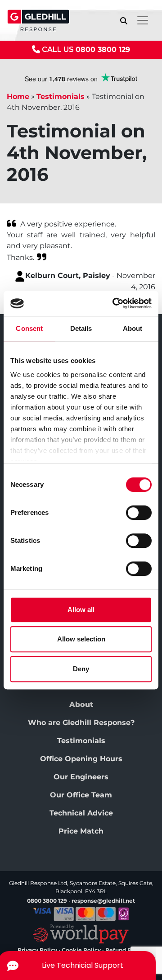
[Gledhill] (38, 20)
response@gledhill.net (103, 900)
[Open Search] (123, 20)
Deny (81, 669)
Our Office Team (81, 795)
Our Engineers (81, 777)
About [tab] (133, 328)
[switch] (139, 512)
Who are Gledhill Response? (81, 722)
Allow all (81, 609)
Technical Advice (81, 813)
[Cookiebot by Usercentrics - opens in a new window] (114, 303)
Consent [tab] (29, 328)
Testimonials (60, 96)
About (81, 704)
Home (18, 96)
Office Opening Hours (81, 758)
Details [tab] (81, 328)
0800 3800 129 (103, 49)
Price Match (81, 831)
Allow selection (81, 639)
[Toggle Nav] (142, 20)
